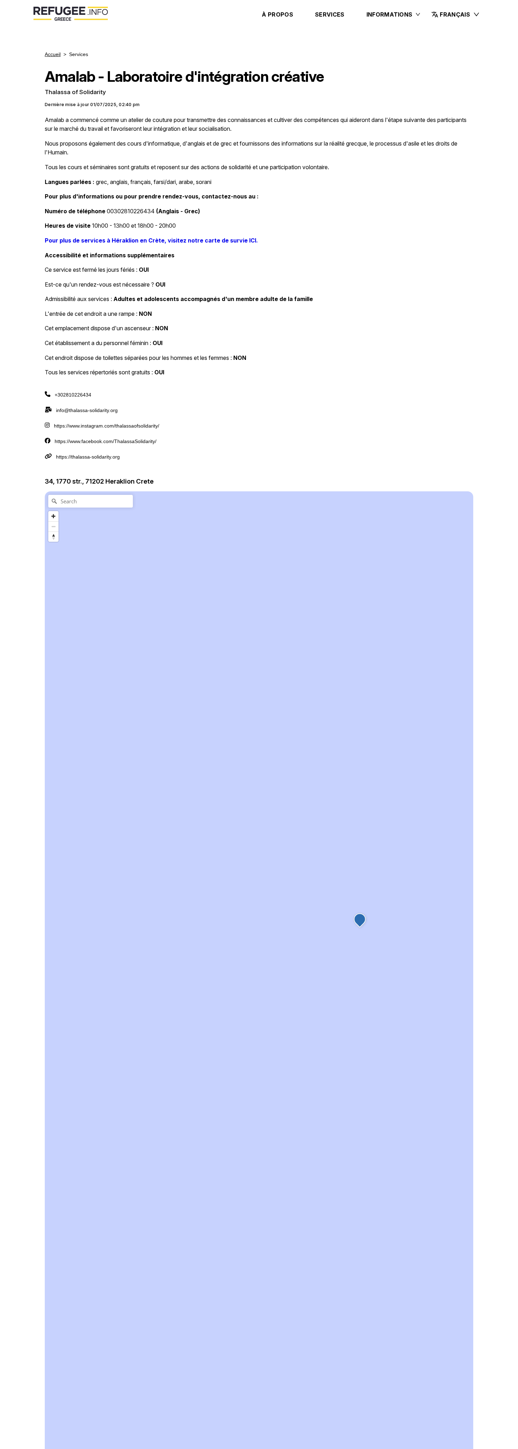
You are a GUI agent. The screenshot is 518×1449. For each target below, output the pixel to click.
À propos (277, 14)
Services (330, 14)
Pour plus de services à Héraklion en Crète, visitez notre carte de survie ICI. (151, 240)
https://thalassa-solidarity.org (88, 457)
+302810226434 (73, 395)
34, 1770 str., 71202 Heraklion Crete (99, 481)
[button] (456, 14)
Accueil (53, 54)
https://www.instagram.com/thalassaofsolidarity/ (106, 426)
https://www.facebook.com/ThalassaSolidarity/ (105, 441)
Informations (389, 14)
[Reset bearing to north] (53, 537)
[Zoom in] (53, 516)
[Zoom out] (53, 526)
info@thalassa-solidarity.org (87, 410)
